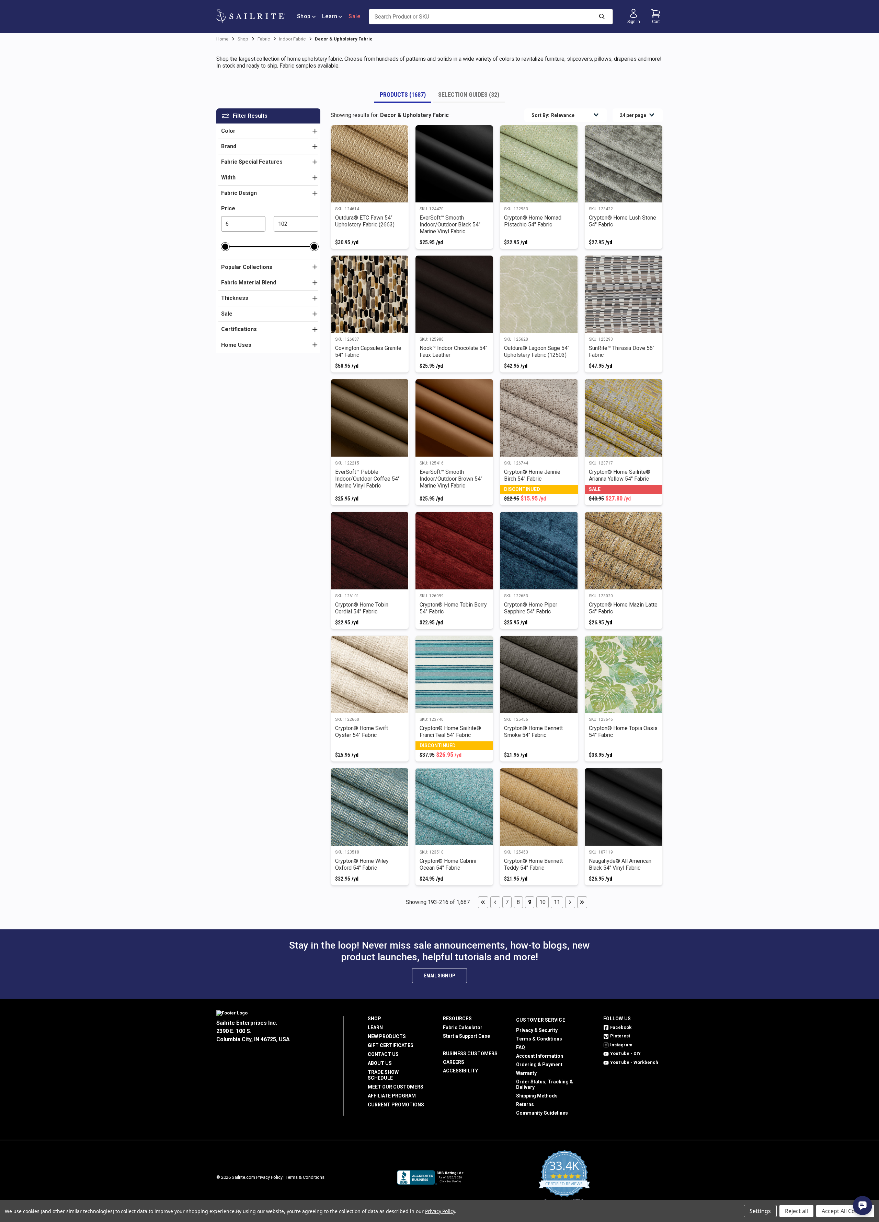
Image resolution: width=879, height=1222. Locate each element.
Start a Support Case (466, 1036)
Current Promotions (396, 1104)
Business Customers (470, 1053)
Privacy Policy (269, 1177)
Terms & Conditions (539, 1039)
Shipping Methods (537, 1095)
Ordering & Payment (539, 1064)
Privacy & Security (537, 1030)
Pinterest (620, 1035)
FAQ (520, 1047)
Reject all (796, 1211)
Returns (525, 1104)
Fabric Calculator (462, 1027)
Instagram (621, 1044)
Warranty (526, 1073)
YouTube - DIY (625, 1053)
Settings (760, 1211)
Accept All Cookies (845, 1211)
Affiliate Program (392, 1095)
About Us (380, 1063)
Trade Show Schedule (383, 1075)
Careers (453, 1062)
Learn (330, 16)
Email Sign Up (439, 975)
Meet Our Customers (395, 1087)
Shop (304, 16)
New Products (387, 1036)
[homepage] (250, 16)
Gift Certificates (390, 1045)
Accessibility (460, 1070)
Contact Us (383, 1054)
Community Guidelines (542, 1113)
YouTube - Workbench (634, 1062)
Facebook (620, 1027)
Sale (354, 16)
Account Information (539, 1056)
